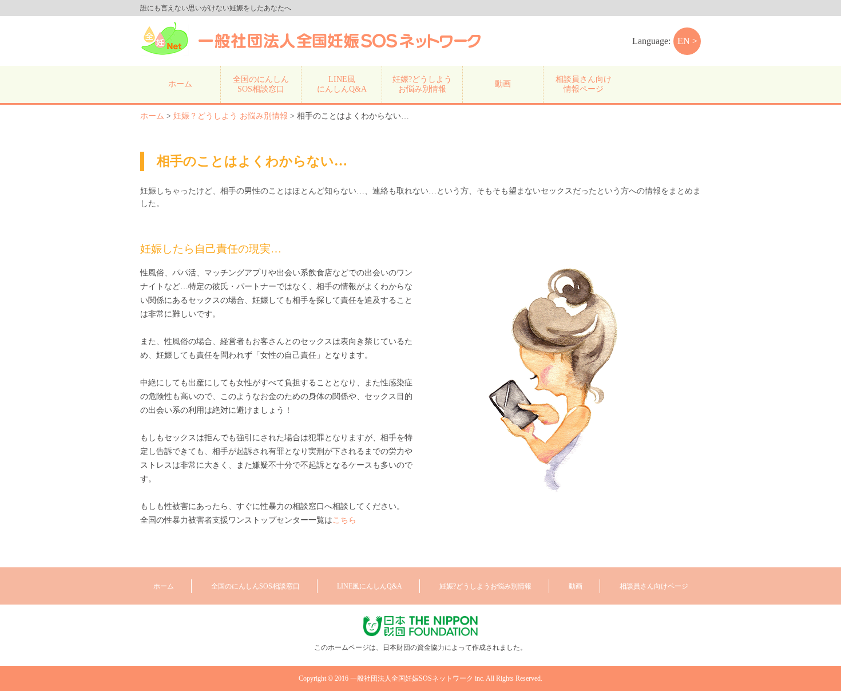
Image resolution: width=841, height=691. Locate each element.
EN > (687, 41)
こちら (344, 520)
